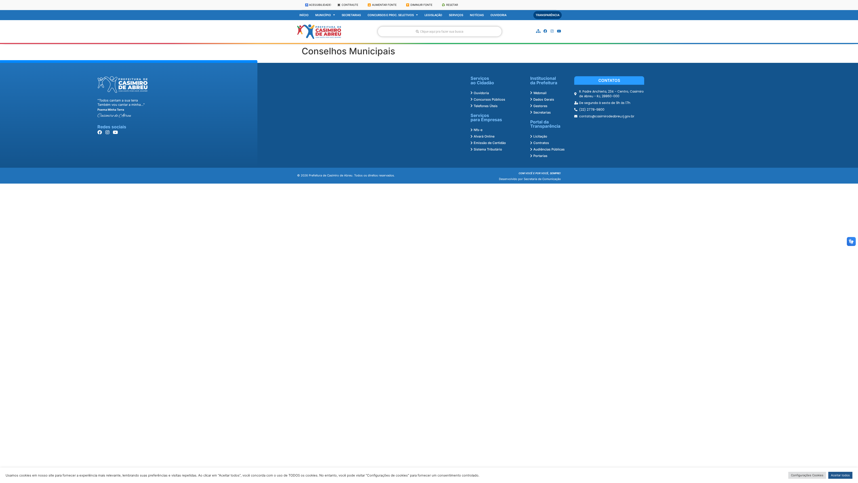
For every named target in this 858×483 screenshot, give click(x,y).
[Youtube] (559, 31)
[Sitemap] (538, 31)
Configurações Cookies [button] (807, 475)
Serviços (456, 15)
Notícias (477, 15)
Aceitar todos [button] (840, 475)
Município (323, 15)
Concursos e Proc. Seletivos (391, 15)
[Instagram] (552, 31)
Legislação (433, 15)
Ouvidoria (498, 15)
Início (304, 15)
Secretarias (351, 15)
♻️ (450, 4)
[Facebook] (545, 31)
